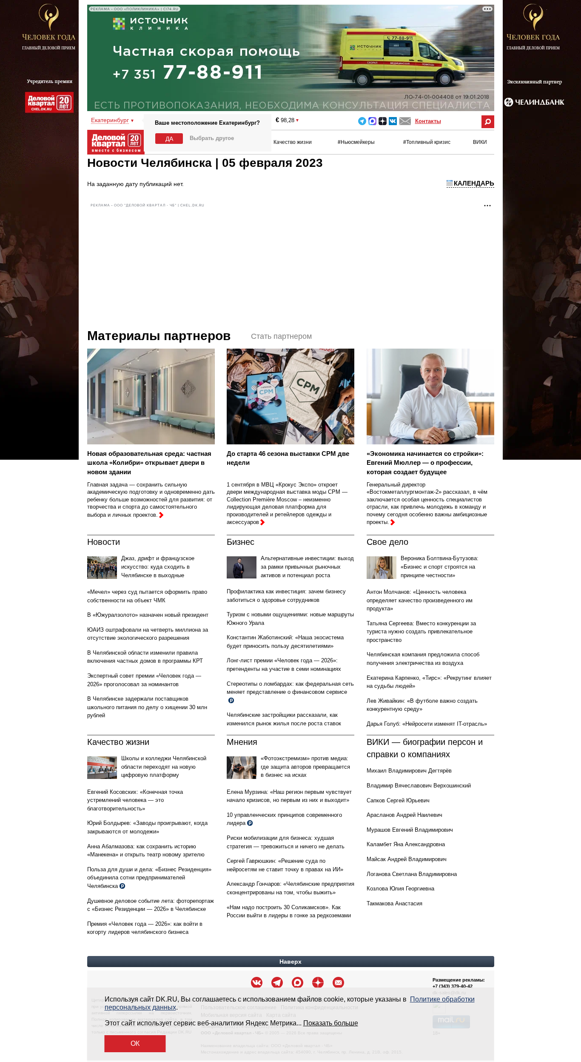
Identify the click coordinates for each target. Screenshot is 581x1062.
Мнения (242, 742)
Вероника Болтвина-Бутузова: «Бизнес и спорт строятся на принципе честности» (439, 566)
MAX (372, 121)
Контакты (428, 121)
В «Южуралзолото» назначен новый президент (147, 615)
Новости (103, 542)
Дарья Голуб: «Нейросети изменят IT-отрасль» (427, 724)
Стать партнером (281, 336)
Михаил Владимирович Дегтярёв (409, 770)
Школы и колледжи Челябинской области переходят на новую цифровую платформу (163, 766)
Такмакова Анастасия (394, 903)
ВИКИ (480, 142)
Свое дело (387, 542)
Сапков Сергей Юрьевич (398, 800)
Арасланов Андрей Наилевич (404, 815)
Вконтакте (393, 121)
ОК (135, 1043)
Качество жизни (292, 142)
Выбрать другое (212, 138)
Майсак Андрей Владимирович (407, 859)
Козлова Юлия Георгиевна (400, 888)
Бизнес (240, 542)
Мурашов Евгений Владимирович (410, 830)
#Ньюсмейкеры (356, 142)
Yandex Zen (383, 121)
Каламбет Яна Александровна (406, 844)
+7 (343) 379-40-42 (453, 986)
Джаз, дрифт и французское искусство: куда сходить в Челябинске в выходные (157, 566)
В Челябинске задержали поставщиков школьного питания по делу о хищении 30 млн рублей (147, 707)
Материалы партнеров (159, 336)
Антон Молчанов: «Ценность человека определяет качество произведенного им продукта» (420, 600)
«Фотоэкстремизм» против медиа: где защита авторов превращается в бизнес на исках (305, 766)
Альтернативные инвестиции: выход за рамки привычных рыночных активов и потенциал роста (307, 566)
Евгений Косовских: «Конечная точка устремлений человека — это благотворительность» (135, 800)
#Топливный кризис (426, 142)
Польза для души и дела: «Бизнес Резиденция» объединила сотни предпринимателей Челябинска (149, 877)
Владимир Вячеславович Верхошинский (419, 785)
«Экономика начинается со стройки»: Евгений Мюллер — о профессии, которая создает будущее (425, 462)
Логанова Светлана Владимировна (412, 874)
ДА (169, 138)
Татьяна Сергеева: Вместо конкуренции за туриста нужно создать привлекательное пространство (421, 631)
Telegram (362, 121)
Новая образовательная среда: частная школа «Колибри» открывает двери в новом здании (149, 462)
